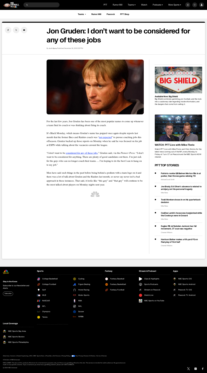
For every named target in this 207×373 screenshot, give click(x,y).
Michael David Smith (167, 180)
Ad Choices (56, 356)
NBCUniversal (15, 360)
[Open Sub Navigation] (135, 5)
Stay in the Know (10, 282)
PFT (105, 5)
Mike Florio (164, 193)
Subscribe (8, 293)
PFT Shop (124, 14)
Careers (12, 356)
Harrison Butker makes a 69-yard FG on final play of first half (179, 240)
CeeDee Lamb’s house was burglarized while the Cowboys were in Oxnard (181, 214)
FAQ (31, 356)
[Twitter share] (16, 30)
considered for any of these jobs (82, 152)
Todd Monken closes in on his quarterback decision (181, 201)
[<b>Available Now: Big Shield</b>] (178, 80)
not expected (105, 137)
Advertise (6, 356)
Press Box (49, 356)
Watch (144, 5)
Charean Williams (166, 232)
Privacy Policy (66, 356)
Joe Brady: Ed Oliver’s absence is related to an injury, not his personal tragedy (181, 187)
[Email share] (24, 30)
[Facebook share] (8, 30)
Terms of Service (101, 356)
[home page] (11, 5)
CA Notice (92, 356)
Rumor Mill (117, 5)
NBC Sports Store (38, 356)
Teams (81, 14)
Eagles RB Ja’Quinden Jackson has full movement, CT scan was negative (179, 227)
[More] (187, 4)
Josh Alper (52, 48)
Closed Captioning (22, 356)
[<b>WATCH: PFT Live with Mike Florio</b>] (178, 128)
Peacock (111, 14)
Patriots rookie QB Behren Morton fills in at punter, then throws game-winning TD (181, 174)
